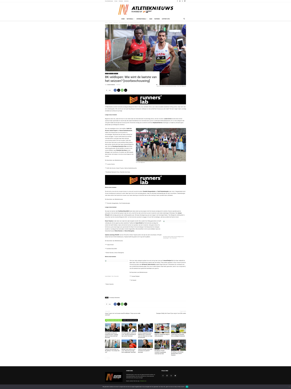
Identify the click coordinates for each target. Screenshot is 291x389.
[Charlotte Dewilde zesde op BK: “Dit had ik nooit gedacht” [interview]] (145, 344)
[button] (184, 19)
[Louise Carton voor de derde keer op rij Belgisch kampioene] (178, 328)
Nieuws (110, 22)
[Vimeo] (185, 1)
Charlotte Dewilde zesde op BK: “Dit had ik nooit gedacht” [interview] (145, 351)
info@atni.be (143, 381)
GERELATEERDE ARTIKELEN (113, 320)
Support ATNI (166, 19)
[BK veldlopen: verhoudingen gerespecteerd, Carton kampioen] (178, 345)
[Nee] (289, 386)
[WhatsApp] (122, 90)
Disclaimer (121, 1)
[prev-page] (106, 358)
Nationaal (116, 22)
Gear (150, 19)
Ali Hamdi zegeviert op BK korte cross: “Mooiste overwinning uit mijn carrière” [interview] (129, 334)
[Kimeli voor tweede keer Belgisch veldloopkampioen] (162, 328)
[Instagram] (180, 1)
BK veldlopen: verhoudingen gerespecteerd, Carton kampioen (177, 353)
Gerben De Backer (111, 84)
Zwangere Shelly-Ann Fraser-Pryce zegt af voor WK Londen (171, 313)
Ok (187, 386)
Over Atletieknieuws (109, 1)
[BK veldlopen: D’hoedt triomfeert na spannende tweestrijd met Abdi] (162, 345)
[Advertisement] (145, 290)
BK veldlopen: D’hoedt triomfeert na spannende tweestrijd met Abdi (160, 352)
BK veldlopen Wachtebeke (114, 297)
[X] (182, 1)
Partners (157, 19)
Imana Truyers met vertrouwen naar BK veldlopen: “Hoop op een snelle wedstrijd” (122, 314)
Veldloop (116, 73)
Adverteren (126, 1)
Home (123, 19)
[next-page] (108, 358)
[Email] (125, 90)
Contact (115, 1)
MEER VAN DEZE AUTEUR (130, 320)
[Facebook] (177, 1)
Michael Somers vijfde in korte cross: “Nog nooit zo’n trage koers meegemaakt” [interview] (128, 351)
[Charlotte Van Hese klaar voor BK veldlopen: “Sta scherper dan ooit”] (112, 344)
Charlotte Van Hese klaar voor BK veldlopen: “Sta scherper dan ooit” (112, 351)
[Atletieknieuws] (145, 9)
